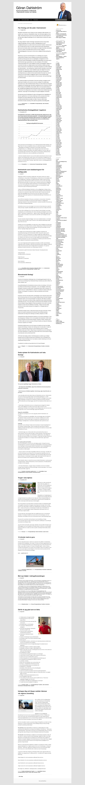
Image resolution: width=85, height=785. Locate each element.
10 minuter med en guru (26, 537)
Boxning (57, 179)
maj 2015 (57, 124)
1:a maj (57, 159)
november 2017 (59, 96)
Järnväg (26, 472)
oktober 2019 (58, 80)
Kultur (57, 248)
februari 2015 (58, 127)
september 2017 (59, 97)
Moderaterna (58, 260)
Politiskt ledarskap (59, 271)
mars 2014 (58, 138)
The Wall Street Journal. (60, 302)
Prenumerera (36, 19)
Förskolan (58, 206)
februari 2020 (58, 75)
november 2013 (59, 143)
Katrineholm (47, 103)
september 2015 (59, 120)
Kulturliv (57, 249)
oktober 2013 (58, 145)
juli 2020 (57, 70)
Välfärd (57, 310)
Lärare (57, 252)
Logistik (57, 253)
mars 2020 (58, 74)
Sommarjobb (25, 685)
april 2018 (58, 90)
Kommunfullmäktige (59, 242)
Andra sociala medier (25, 19)
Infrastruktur (58, 216)
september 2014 (59, 132)
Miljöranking (58, 258)
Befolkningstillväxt (59, 176)
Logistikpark (20, 570)
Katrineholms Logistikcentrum (31, 471)
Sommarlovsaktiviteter (60, 289)
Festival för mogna (59, 198)
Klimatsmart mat (59, 241)
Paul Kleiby (24, 570)
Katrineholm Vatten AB (60, 230)
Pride (57, 274)
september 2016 (59, 108)
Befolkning (58, 175)
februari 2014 (58, 140)
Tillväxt (40, 268)
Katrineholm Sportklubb (60, 228)
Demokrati (58, 190)
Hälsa (57, 211)
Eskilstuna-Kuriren (59, 195)
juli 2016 (57, 110)
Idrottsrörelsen (58, 215)
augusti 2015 (58, 121)
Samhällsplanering (28, 771)
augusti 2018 (58, 86)
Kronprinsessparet (59, 247)
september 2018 (59, 85)
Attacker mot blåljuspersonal (61, 171)
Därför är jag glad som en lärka (29, 609)
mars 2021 (58, 65)
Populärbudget (58, 272)
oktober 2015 (58, 119)
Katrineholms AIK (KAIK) (60, 231)
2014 (57, 160)
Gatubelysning (58, 209)
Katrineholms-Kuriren (60, 239)
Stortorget (23, 531)
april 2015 (58, 125)
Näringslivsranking (25, 604)
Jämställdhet (58, 223)
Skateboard (58, 282)
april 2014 (58, 137)
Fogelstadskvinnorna (60, 203)
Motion (57, 261)
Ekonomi (28, 268)
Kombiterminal (49, 569)
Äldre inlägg (20, 776)
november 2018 (59, 83)
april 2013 (58, 152)
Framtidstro (36, 269)
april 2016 (58, 114)
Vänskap (57, 311)
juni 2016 (57, 112)
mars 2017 (58, 103)
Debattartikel (58, 188)
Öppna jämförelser (59, 265)
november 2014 (59, 130)
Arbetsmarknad (24, 103)
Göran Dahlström (59, 41)
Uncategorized (58, 308)
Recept (57, 275)
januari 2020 (58, 76)
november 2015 (59, 118)
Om (31, 19)
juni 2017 (57, 99)
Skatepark (58, 283)
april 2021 (58, 64)
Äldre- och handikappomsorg (61, 161)
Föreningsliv (58, 204)
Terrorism (58, 300)
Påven (57, 267)
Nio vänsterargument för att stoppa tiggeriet (60, 43)
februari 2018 (58, 92)
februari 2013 (58, 154)
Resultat (57, 278)
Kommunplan (58, 243)
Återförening (58, 170)
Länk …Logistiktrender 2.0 (23, 553)
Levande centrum (45, 531)
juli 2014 (57, 134)
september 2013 (59, 146)
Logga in (57, 319)
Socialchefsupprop (59, 286)
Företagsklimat (24, 164)
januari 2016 (58, 116)
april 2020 (58, 72)
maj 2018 (57, 88)
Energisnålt (58, 194)
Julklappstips (58, 226)
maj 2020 (57, 71)
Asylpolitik (58, 168)
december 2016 (59, 105)
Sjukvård (57, 281)
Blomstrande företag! (25, 274)
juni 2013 (57, 149)
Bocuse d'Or (58, 177)
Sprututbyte (58, 292)
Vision (57, 314)
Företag (32, 604)
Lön (57, 255)
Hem (19, 19)
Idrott (57, 214)
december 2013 (59, 142)
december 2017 (59, 94)
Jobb (43, 103)
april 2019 (58, 81)
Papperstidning (59, 266)
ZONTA (57, 315)
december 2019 (59, 77)
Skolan (57, 285)
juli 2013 (57, 148)
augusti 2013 (58, 147)
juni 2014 (57, 135)
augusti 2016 (58, 109)
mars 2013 (58, 153)
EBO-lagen (58, 192)
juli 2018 (57, 87)
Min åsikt (57, 259)
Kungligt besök (59, 250)
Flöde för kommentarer (60, 322)
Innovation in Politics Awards (61, 217)
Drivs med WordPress (42, 780)
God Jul (57, 210)
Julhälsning (58, 225)
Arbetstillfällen (32, 103)
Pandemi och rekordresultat (61, 33)
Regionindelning (59, 277)
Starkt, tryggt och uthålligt (61, 37)
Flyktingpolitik (58, 201)
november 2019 (59, 79)
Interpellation (58, 222)
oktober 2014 (58, 131)
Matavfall (57, 256)
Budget (57, 183)
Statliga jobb (36, 268)
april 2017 (58, 102)
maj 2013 (57, 151)
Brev (57, 182)
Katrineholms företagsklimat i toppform (32, 110)
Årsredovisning (59, 167)
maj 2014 (57, 136)
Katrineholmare (20, 685)
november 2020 (59, 66)
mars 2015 (58, 126)
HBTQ (57, 212)
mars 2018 (58, 91)
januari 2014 (58, 141)
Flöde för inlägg (59, 321)
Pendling (23, 771)
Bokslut (57, 178)
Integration (58, 219)
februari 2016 (58, 115)
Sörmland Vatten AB (59, 291)
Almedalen (58, 162)
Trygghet (57, 307)
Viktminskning (58, 313)
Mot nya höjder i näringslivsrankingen (31, 576)
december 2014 (59, 129)
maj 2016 (57, 113)
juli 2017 (57, 98)
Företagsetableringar (38, 103)
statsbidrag (58, 294)
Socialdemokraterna (21, 104)
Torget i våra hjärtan (25, 478)
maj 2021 (57, 63)
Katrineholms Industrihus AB (61, 234)
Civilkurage (58, 184)
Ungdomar (32, 685)
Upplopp (57, 309)
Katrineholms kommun (36, 472)
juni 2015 (57, 123)
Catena (45, 471)
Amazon (57, 163)
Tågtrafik (32, 771)
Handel (37, 531)
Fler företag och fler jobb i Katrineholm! (32, 28)
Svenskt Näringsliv (59, 298)
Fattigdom (58, 197)
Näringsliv (23, 346)
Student (57, 297)
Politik (27, 684)
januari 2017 (58, 104)
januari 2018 (58, 93)
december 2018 (59, 82)
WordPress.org (59, 323)
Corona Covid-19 (59, 186)
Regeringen (32, 268)
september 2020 (59, 69)
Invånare (26, 772)
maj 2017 (57, 101)
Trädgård (57, 304)
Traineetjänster (58, 305)
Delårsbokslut (58, 189)
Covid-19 (57, 187)
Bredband (58, 181)
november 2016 (59, 107)
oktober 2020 (58, 68)
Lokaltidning (58, 254)
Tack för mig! (58, 30)
